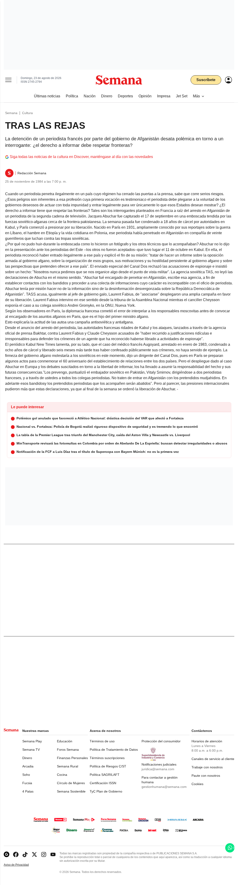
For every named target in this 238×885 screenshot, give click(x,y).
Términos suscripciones (107, 758)
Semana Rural (67, 766)
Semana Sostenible (71, 791)
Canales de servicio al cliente (213, 759)
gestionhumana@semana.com (164, 787)
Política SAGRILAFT (104, 774)
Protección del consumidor (161, 741)
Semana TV (31, 749)
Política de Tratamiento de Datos (114, 749)
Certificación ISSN (103, 783)
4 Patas (27, 791)
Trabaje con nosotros (207, 767)
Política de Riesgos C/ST (108, 766)
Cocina (62, 774)
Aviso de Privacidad (21, 865)
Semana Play (32, 741)
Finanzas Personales (72, 758)
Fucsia (27, 783)
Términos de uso (102, 741)
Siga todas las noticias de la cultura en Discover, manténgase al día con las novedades (81, 157)
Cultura (27, 113)
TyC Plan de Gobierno (106, 791)
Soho (26, 774)
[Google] (6, 854)
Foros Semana (68, 749)
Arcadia (27, 766)
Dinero (27, 758)
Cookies (197, 784)
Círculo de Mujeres (71, 783)
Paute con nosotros (206, 775)
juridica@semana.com (158, 769)
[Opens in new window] (16, 854)
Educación (64, 741)
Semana (11, 113)
